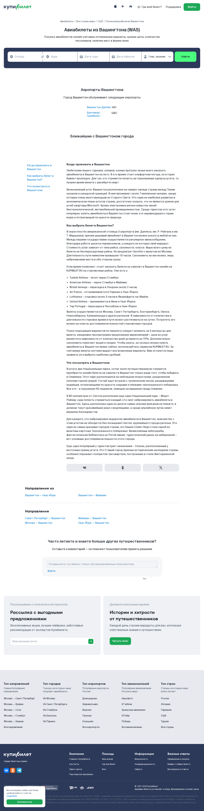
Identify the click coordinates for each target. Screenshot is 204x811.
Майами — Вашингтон (92, 518)
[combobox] (25, 57)
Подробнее (12, 796)
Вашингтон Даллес (99, 107)
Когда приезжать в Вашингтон (39, 167)
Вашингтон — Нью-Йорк (40, 495)
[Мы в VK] (6, 770)
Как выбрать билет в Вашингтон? (40, 177)
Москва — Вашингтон (38, 523)
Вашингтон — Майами (92, 495)
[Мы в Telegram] (19, 770)
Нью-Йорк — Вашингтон (93, 523)
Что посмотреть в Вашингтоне (38, 188)
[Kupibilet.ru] (19, 7)
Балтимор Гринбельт (93, 114)
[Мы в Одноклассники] (12, 770)
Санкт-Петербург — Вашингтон (45, 518)
